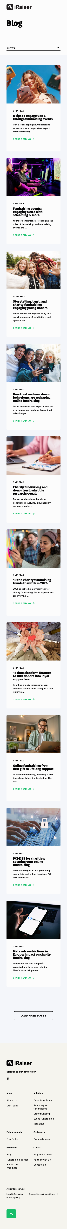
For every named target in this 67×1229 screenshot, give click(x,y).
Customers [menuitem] (39, 1132)
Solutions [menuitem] (38, 1093)
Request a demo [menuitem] (43, 1154)
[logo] (19, 1063)
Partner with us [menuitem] (42, 1159)
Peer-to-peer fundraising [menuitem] (41, 1107)
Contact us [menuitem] (40, 1164)
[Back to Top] (11, 1213)
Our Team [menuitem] (12, 1105)
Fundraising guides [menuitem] (17, 1159)
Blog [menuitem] (9, 1154)
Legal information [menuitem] (15, 1194)
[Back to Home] (19, 7)
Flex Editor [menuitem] (12, 1139)
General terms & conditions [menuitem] (42, 1194)
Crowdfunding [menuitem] (42, 1113)
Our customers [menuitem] (42, 1139)
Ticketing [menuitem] (39, 1123)
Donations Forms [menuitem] (43, 1100)
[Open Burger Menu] (59, 7)
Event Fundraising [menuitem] (44, 1118)
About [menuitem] (10, 1093)
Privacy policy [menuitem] (13, 1197)
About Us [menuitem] (12, 1100)
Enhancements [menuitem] (14, 1132)
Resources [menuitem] (12, 1147)
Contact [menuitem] (37, 1147)
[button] (33, 1015)
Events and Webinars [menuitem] (13, 1166)
